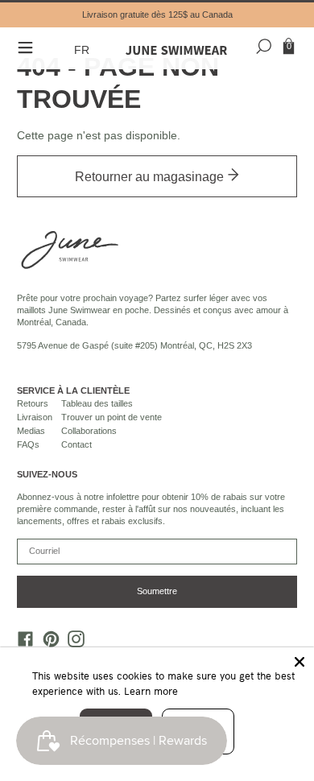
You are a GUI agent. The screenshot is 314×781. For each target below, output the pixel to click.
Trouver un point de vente (111, 417)
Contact (76, 444)
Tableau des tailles (97, 403)
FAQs (28, 444)
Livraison (34, 417)
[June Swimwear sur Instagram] (72, 642)
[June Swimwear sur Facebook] (22, 642)
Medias (31, 431)
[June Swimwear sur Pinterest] (47, 642)
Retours (32, 403)
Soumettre (157, 591)
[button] (84, 50)
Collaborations (89, 431)
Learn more (151, 691)
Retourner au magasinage (151, 177)
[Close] (299, 662)
